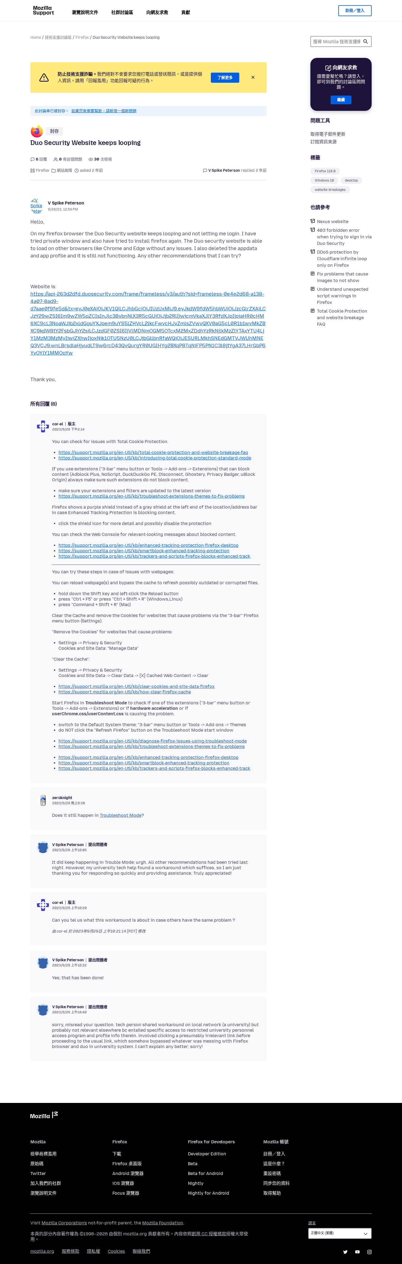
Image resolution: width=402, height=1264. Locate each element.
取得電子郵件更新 (327, 134)
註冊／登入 (355, 10)
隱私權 (93, 1251)
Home (35, 37)
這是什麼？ (274, 1163)
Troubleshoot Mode (120, 815)
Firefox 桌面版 (127, 1163)
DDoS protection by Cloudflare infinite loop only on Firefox (342, 259)
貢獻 (185, 12)
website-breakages (330, 190)
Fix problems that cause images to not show (342, 277)
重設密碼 (272, 1173)
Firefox (82, 37)
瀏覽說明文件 (85, 12)
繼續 (341, 99)
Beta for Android (205, 1173)
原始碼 (36, 1163)
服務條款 (70, 1251)
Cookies (116, 1251)
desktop (351, 180)
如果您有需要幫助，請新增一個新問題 (103, 111)
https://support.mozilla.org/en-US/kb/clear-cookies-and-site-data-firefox (137, 686)
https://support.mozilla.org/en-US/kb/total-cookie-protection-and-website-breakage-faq (153, 452)
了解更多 (225, 77)
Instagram (369, 1252)
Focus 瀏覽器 (125, 1193)
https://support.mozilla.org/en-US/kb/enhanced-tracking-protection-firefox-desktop (148, 545)
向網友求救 (157, 12)
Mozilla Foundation (162, 1223)
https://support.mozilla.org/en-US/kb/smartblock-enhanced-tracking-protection (144, 550)
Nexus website (332, 221)
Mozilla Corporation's (64, 1223)
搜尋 (365, 41)
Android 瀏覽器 (128, 1173)
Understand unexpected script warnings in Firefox (342, 296)
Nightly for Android (208, 1193)
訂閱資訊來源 (323, 141)
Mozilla (44, 1116)
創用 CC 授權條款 (209, 1233)
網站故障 (64, 170)
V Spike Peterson (66, 203)
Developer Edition (207, 1153)
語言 (312, 1223)
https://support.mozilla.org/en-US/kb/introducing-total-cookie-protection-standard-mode (155, 458)
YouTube (357, 1252)
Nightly (195, 1183)
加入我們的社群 (45, 1183)
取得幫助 (272, 1193)
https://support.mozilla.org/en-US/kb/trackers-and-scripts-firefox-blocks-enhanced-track (154, 556)
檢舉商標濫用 (43, 1153)
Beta (192, 1163)
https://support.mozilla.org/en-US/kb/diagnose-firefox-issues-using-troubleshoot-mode (153, 741)
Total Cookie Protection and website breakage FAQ (342, 317)
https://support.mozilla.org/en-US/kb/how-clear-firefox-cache (125, 692)
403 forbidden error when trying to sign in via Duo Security (344, 237)
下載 (116, 1153)
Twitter (38, 1173)
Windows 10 (324, 180)
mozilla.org (42, 1251)
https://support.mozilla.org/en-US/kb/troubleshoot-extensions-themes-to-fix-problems (152, 496)
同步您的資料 (276, 1183)
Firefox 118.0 (325, 171)
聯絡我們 (141, 1251)
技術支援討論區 (58, 37)
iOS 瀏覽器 (123, 1183)
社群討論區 (122, 12)
